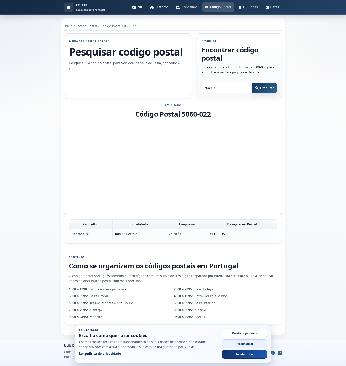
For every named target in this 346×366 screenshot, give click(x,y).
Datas (274, 7)
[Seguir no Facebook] (273, 353)
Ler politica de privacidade (100, 353)
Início (68, 26)
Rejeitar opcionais (244, 333)
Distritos (161, 7)
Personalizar (244, 343)
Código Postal (220, 7)
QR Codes (250, 7)
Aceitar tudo (244, 354)
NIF (140, 7)
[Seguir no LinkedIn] (280, 353)
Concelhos (190, 7)
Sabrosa (78, 234)
